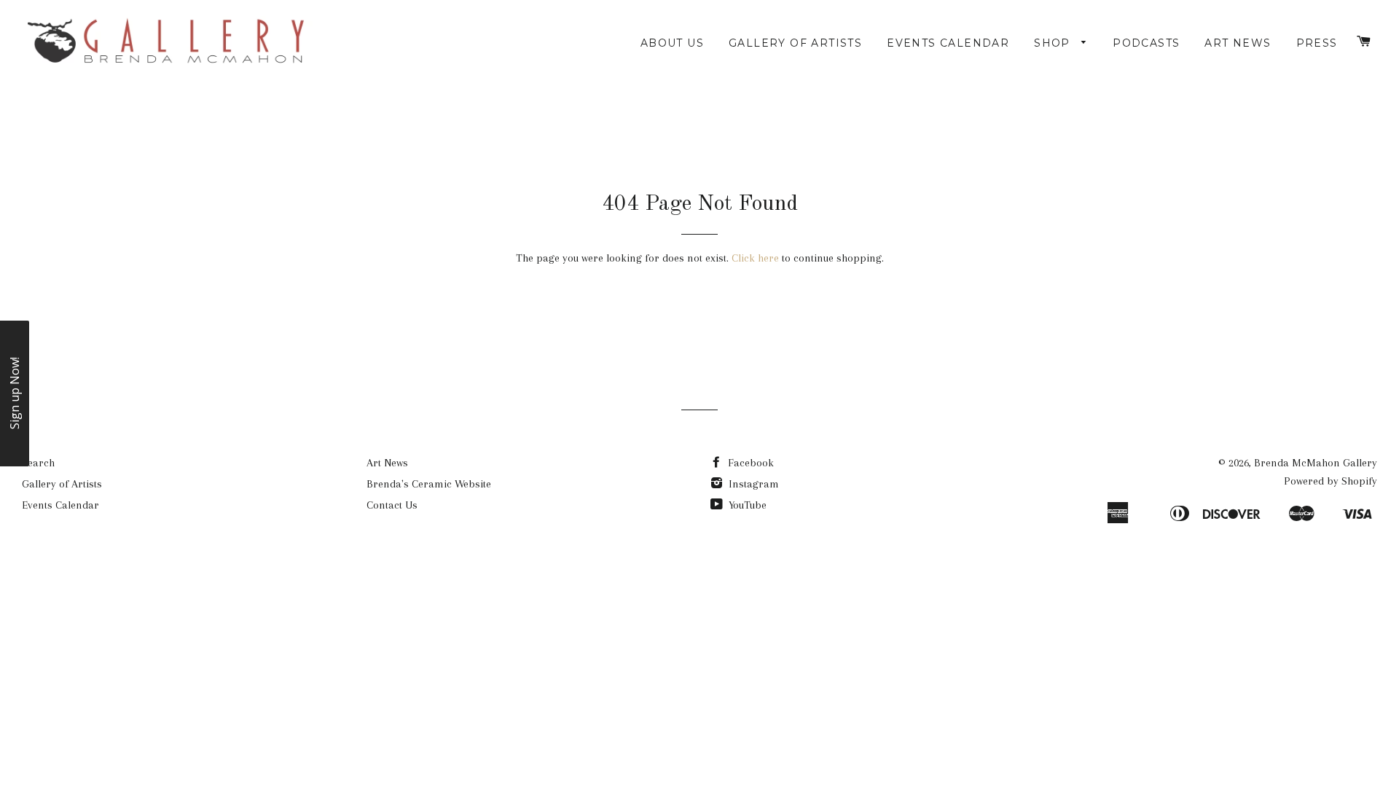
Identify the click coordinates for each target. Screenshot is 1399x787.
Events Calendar (948, 43)
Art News (1237, 43)
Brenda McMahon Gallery (1315, 462)
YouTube (746, 505)
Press (1317, 43)
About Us (672, 43)
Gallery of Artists (795, 43)
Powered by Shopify (1330, 481)
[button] (14, 393)
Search (38, 462)
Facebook (749, 462)
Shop (1054, 43)
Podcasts (1146, 43)
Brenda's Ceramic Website (429, 483)
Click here (755, 258)
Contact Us (392, 505)
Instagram (752, 483)
